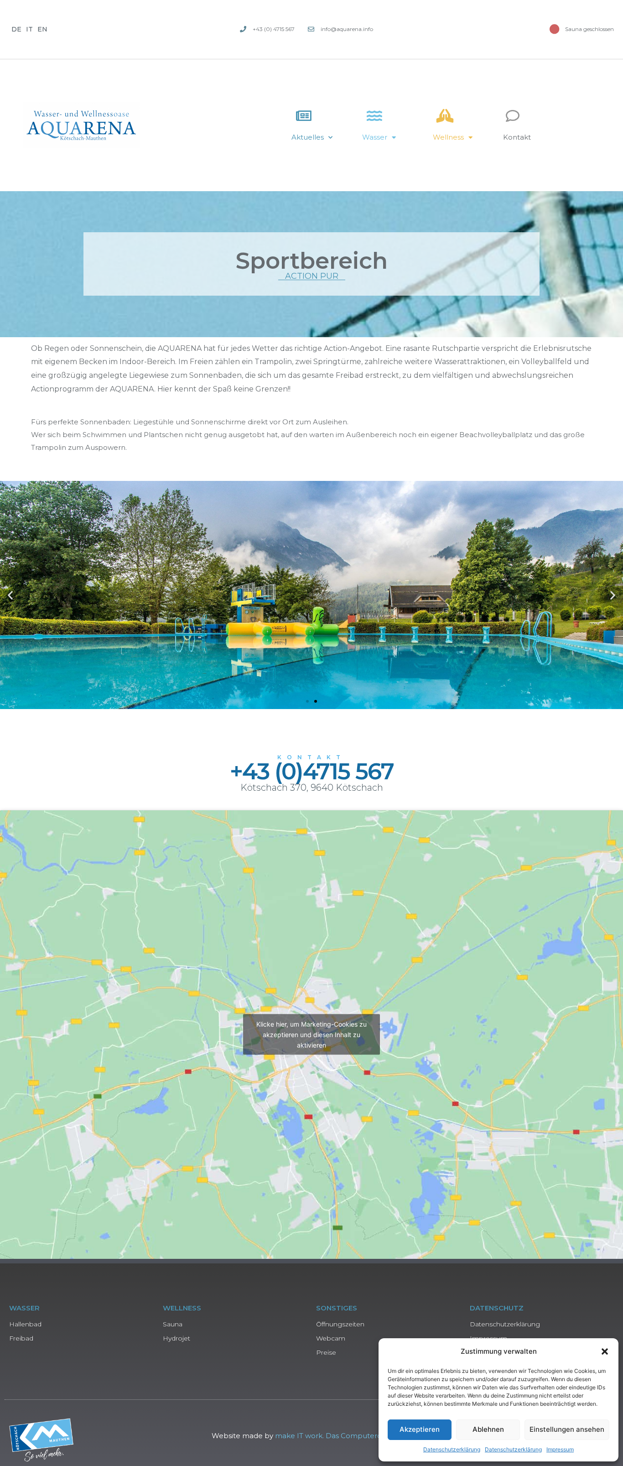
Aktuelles (307, 137)
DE (16, 29)
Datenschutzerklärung (451, 1449)
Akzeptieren (420, 1429)
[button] (604, 1351)
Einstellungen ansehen (567, 1429)
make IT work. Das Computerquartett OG (347, 1435)
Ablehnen (488, 1429)
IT (29, 29)
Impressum (560, 1449)
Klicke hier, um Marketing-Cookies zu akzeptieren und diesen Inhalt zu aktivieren (311, 1034)
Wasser (374, 137)
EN (42, 29)
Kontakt (517, 137)
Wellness (448, 137)
